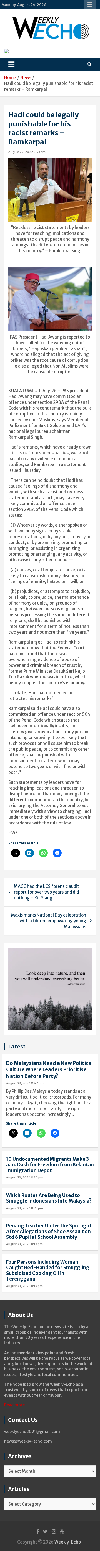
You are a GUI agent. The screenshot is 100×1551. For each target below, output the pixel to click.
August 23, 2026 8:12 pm (24, 1286)
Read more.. (15, 1404)
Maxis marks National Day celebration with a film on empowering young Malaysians (48, 920)
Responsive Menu (90, 4)
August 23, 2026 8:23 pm (24, 1208)
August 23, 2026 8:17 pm (24, 1244)
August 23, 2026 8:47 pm (25, 1083)
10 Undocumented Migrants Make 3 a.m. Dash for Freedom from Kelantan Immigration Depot (50, 1164)
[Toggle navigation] (11, 64)
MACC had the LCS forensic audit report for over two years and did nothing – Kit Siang (46, 892)
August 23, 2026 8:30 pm (24, 1177)
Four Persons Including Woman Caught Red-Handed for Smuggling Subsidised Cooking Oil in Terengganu (47, 1270)
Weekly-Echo (67, 1542)
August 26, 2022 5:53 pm (27, 152)
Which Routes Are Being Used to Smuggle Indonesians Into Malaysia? (49, 1198)
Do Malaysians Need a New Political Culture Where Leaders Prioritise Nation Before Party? (49, 1069)
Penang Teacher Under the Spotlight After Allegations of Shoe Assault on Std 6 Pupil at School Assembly (49, 1231)
